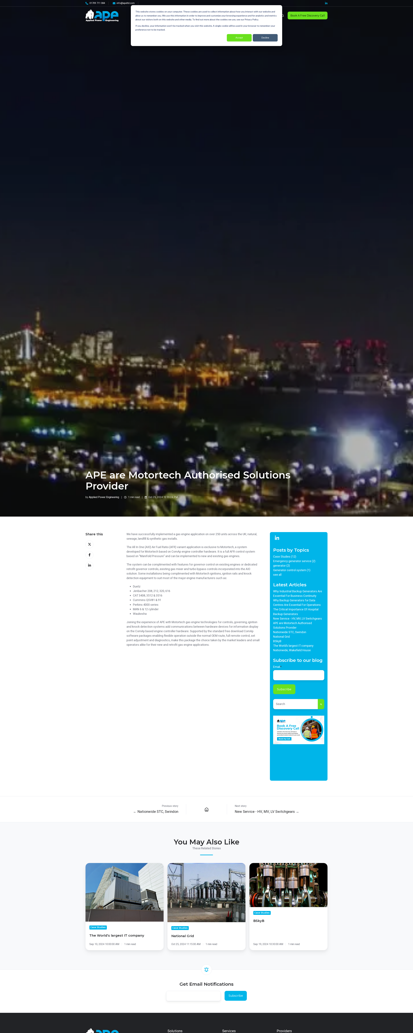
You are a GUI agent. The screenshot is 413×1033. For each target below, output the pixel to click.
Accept (239, 37)
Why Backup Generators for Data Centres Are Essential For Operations (297, 602)
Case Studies (284, 557)
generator (281, 566)
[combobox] (295, 704)
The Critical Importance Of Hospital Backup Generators (295, 611)
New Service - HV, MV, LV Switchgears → (267, 811)
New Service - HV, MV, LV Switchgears (297, 619)
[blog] (206, 809)
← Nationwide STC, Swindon (155, 811)
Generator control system (291, 570)
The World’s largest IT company (293, 646)
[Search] (321, 704)
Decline (265, 37)
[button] (282, 15)
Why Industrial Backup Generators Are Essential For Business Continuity (297, 593)
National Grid (281, 637)
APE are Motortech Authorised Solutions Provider (292, 625)
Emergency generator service (294, 561)
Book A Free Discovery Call (307, 15)
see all (277, 575)
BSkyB (277, 641)
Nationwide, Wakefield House (292, 650)
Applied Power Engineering (104, 497)
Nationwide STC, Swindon (289, 632)
